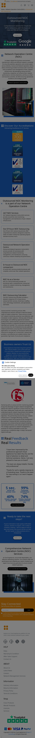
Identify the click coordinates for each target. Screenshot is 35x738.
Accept (31, 375)
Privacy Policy (22, 371)
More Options (23, 375)
